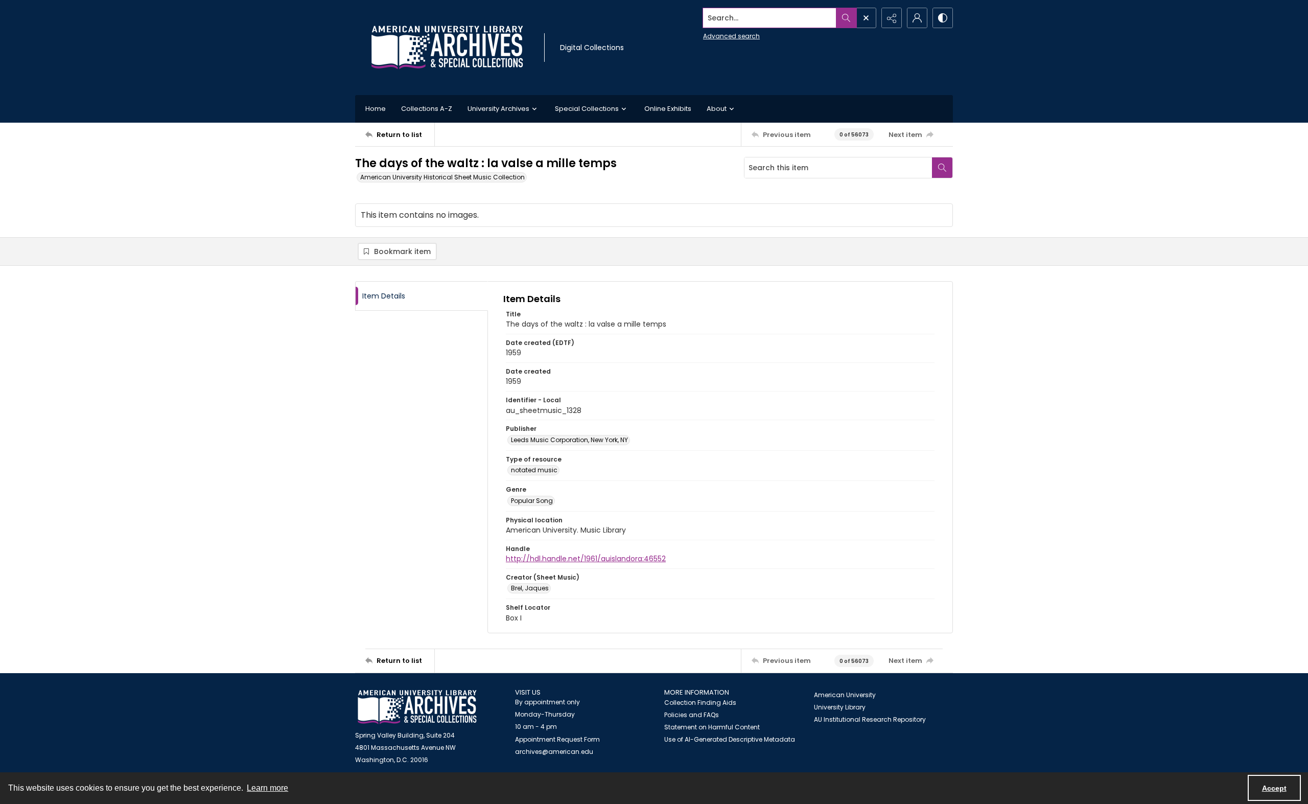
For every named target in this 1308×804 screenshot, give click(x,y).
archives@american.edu (554, 751)
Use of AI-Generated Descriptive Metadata (729, 739)
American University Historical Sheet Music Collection (442, 177)
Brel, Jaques (530, 588)
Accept (1274, 788)
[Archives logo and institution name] (447, 47)
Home (375, 108)
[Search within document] (942, 167)
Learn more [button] (267, 788)
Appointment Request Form (557, 739)
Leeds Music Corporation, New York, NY (569, 439)
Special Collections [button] (587, 108)
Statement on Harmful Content (712, 727)
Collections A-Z (426, 108)
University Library (840, 707)
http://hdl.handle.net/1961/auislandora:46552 (586, 559)
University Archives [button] (498, 108)
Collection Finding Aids (700, 702)
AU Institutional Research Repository (870, 719)
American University (845, 695)
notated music (534, 470)
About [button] (717, 108)
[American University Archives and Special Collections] (417, 707)
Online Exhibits (667, 108)
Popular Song (532, 500)
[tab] (421, 296)
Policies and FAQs (691, 714)
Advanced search (731, 36)
